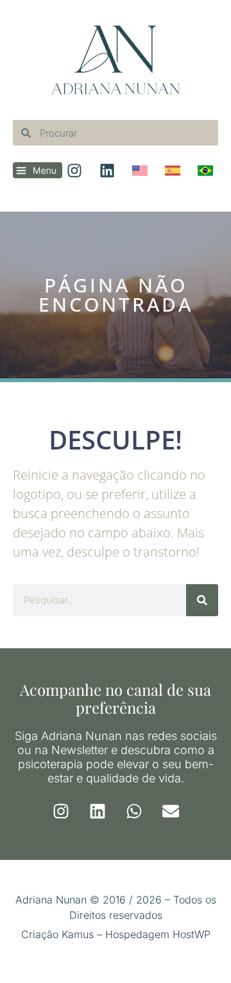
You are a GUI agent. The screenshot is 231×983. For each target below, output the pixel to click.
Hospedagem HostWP (157, 934)
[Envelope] (170, 811)
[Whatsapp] (134, 811)
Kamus (78, 934)
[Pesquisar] (202, 600)
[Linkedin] (97, 811)
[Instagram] (61, 811)
